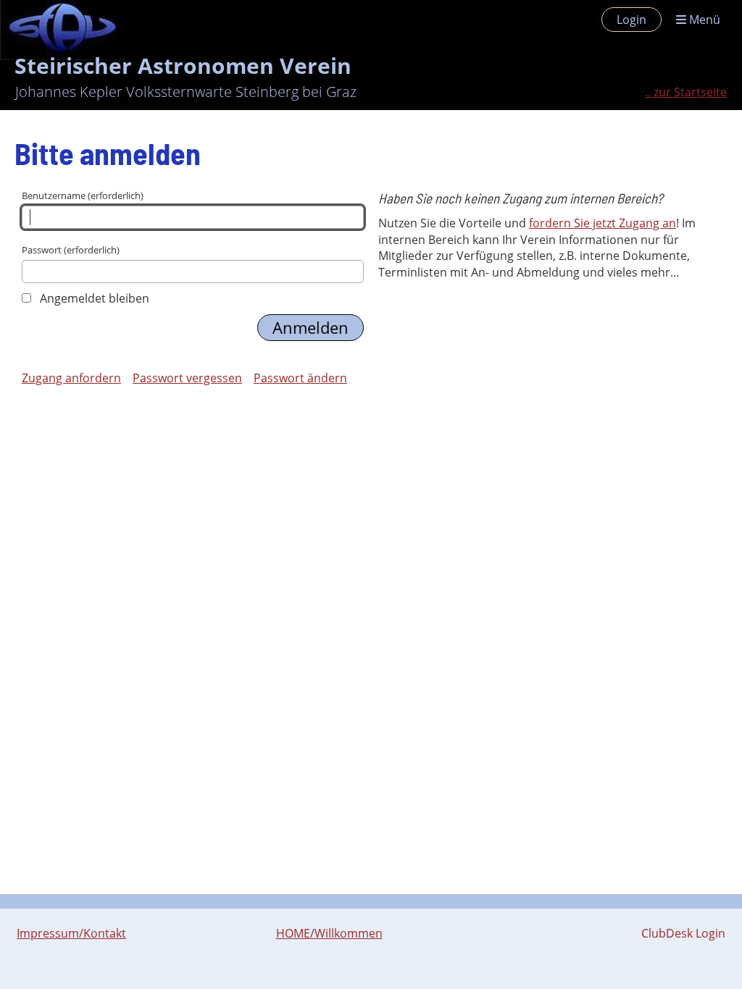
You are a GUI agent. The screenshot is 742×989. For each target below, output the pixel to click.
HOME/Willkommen (329, 933)
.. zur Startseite (686, 92)
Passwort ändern (300, 378)
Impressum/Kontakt (71, 933)
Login (631, 20)
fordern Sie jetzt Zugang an (602, 223)
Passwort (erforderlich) (71, 249)
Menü (703, 20)
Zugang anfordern (71, 378)
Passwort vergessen (187, 378)
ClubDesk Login (683, 933)
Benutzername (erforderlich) (82, 195)
